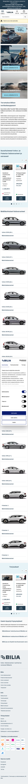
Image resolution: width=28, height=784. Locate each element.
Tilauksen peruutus (5, 710)
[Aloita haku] (25, 16)
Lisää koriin (7, 198)
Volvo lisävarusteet (6, 675)
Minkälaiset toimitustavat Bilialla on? (14, 631)
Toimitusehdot (4, 698)
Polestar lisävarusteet (6, 677)
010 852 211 (8, 729)
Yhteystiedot (4, 703)
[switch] (24, 396)
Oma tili (17, 13)
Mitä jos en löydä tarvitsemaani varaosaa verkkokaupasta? (14, 642)
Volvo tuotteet (4, 682)
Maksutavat (4, 695)
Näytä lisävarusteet (8, 235)
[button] (3, 12)
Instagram (3, 764)
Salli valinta (14, 417)
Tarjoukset (3, 687)
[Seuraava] (25, 160)
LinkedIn (3, 767)
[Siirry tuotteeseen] (7, 167)
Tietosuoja (3, 700)
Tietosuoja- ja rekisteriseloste (16, 776)
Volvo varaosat (5, 680)
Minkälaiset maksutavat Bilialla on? (14, 636)
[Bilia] (9, 12)
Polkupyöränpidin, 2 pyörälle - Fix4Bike (21, 174)
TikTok (2, 769)
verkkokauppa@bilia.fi (13, 731)
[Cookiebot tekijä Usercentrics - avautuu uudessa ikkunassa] (19, 361)
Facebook (3, 762)
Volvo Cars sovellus (6, 685)
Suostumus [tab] (5, 365)
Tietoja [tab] (23, 365)
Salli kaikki (14, 413)
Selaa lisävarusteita (11, 67)
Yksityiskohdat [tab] (14, 365)
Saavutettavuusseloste (7, 708)
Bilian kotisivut (4, 705)
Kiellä (14, 422)
